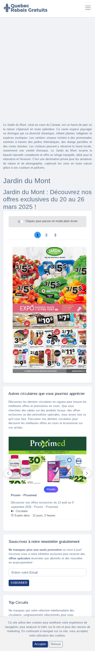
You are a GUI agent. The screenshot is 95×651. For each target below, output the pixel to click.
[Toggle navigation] (87, 7)
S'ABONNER (19, 582)
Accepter (40, 644)
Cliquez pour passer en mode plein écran (51, 221)
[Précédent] (8, 473)
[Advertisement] (47, 66)
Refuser (56, 644)
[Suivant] (87, 473)
